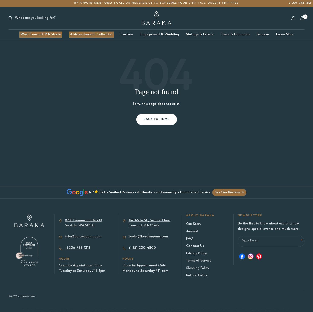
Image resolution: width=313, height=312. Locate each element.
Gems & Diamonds (235, 34)
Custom (127, 34)
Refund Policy (196, 275)
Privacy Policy (196, 253)
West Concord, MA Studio (40, 34)
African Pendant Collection (91, 34)
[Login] (293, 18)
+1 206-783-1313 (300, 3)
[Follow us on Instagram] (250, 257)
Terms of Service (198, 261)
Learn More (285, 34)
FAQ (189, 239)
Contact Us (195, 246)
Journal (192, 231)
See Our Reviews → (229, 192)
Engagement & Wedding (159, 34)
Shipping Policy (197, 268)
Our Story (193, 224)
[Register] (301, 241)
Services (263, 34)
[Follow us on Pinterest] (259, 257)
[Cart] (302, 18)
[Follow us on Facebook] (242, 257)
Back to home (156, 119)
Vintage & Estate (200, 34)
